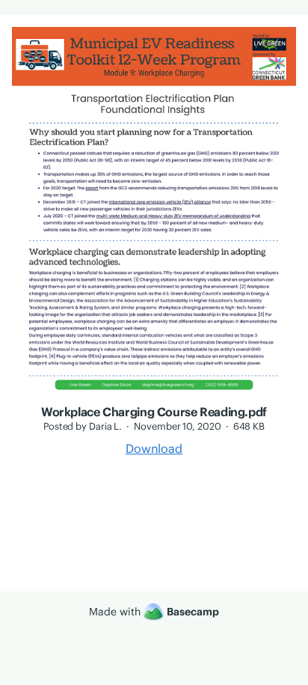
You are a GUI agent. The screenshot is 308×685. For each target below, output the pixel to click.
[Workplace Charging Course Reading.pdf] (154, 396)
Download (154, 448)
